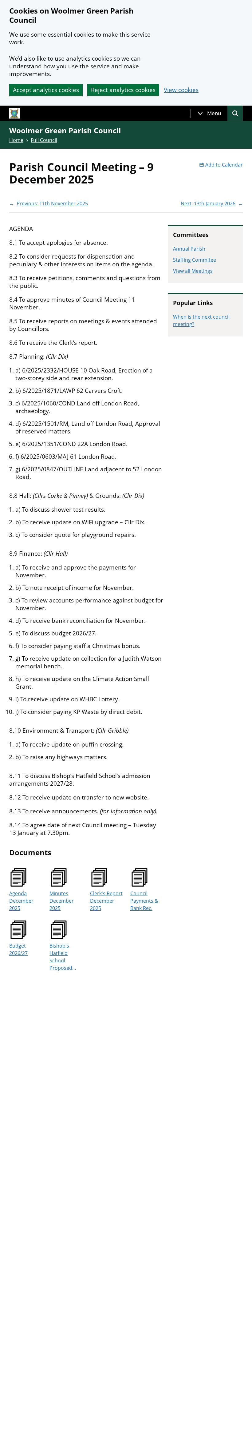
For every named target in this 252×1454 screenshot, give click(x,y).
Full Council (44, 140)
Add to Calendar (224, 164)
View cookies (181, 90)
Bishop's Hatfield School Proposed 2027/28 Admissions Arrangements (65, 957)
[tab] (209, 113)
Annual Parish (189, 248)
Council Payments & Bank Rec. (144, 901)
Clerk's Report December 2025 (106, 901)
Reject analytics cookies (123, 90)
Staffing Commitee (194, 259)
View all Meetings (193, 271)
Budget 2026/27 (18, 949)
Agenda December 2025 (21, 901)
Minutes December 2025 (61, 901)
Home (16, 140)
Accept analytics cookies (46, 90)
